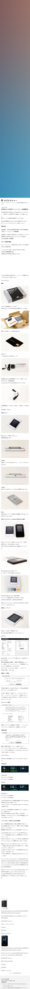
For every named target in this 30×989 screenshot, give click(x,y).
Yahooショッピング (6, 933)
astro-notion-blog (17, 972)
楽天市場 (3, 930)
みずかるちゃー (10, 200)
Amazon (3, 927)
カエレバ (10, 921)
